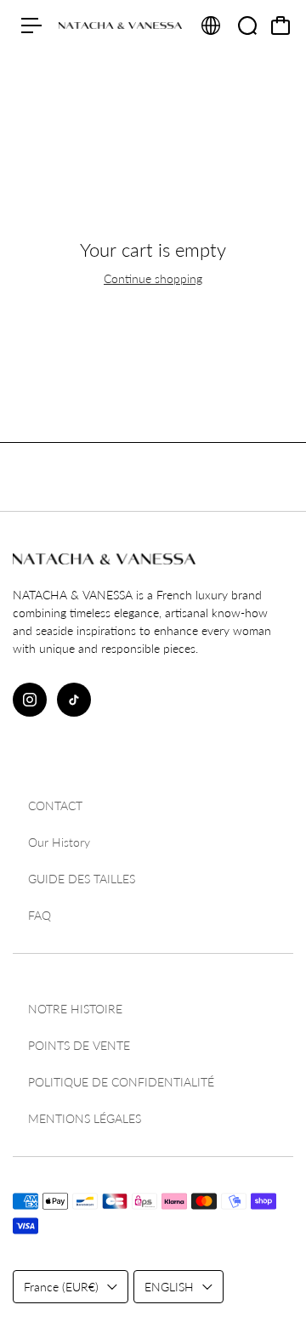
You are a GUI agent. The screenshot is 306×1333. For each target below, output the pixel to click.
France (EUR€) (61, 1286)
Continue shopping (153, 278)
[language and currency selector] (211, 25)
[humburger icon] (31, 25)
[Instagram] (30, 700)
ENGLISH (169, 1286)
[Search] (247, 25)
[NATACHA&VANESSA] (120, 25)
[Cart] (280, 25)
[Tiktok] (74, 700)
